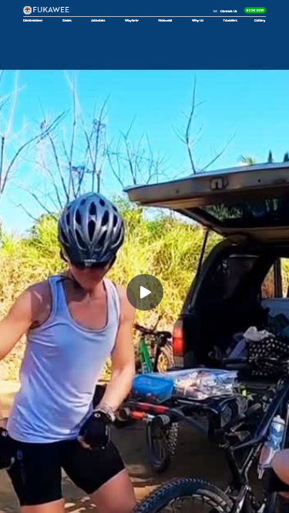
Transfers (230, 20)
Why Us (197, 20)
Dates (66, 20)
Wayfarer (132, 20)
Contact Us (228, 11)
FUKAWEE (52, 9)
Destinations (32, 20)
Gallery (259, 20)
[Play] (144, 292)
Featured (165, 20)
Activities (98, 20)
